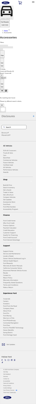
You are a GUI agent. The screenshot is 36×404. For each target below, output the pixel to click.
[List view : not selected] (2, 90)
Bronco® (5, 133)
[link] (5, 372)
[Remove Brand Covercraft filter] (1, 75)
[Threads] (14, 360)
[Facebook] (2, 360)
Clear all (3, 78)
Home (6, 30)
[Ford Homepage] (7, 399)
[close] (2, 105)
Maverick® (6, 135)
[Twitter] (5, 360)
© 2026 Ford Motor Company (11, 369)
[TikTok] (2, 362)
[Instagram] (11, 360)
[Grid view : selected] (6, 90)
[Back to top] (3, 109)
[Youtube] (8, 360)
